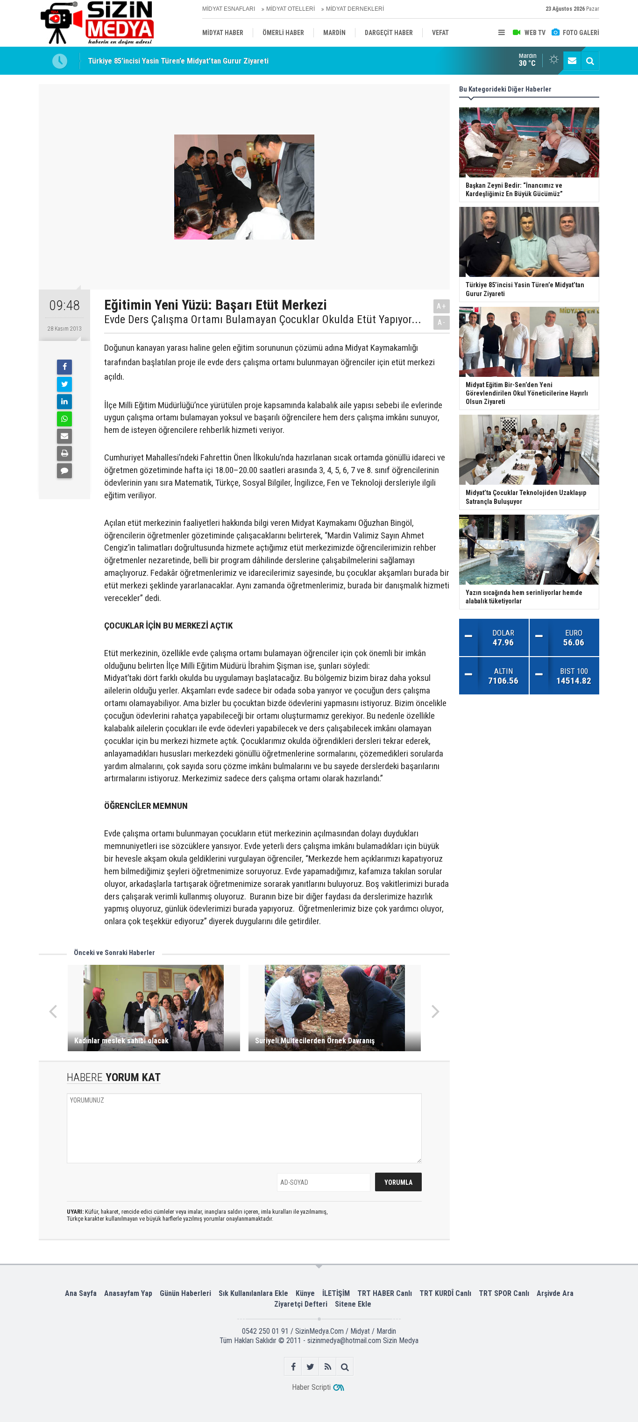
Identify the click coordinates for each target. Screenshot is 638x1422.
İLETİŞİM (336, 1293)
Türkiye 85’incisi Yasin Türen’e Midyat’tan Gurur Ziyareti (178, 60)
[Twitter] (64, 384)
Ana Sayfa (81, 1293)
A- (442, 322)
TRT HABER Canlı (384, 1293)
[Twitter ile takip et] (310, 1367)
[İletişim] (572, 60)
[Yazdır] (64, 453)
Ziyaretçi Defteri (300, 1304)
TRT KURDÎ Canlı (445, 1293)
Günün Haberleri (185, 1293)
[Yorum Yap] (64, 470)
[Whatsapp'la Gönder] (64, 418)
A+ (442, 306)
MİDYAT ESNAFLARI (228, 9)
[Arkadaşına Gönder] (64, 436)
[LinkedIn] (64, 401)
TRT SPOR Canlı (504, 1293)
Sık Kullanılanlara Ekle (253, 1293)
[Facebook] (64, 367)
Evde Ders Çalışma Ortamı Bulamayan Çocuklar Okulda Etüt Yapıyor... (262, 319)
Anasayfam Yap (128, 1293)
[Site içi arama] (590, 60)
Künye (305, 1293)
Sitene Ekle (353, 1304)
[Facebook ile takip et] (293, 1367)
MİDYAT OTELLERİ (290, 9)
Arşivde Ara (555, 1293)
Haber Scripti (311, 1387)
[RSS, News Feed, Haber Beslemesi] (327, 1367)
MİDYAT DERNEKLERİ (355, 9)
